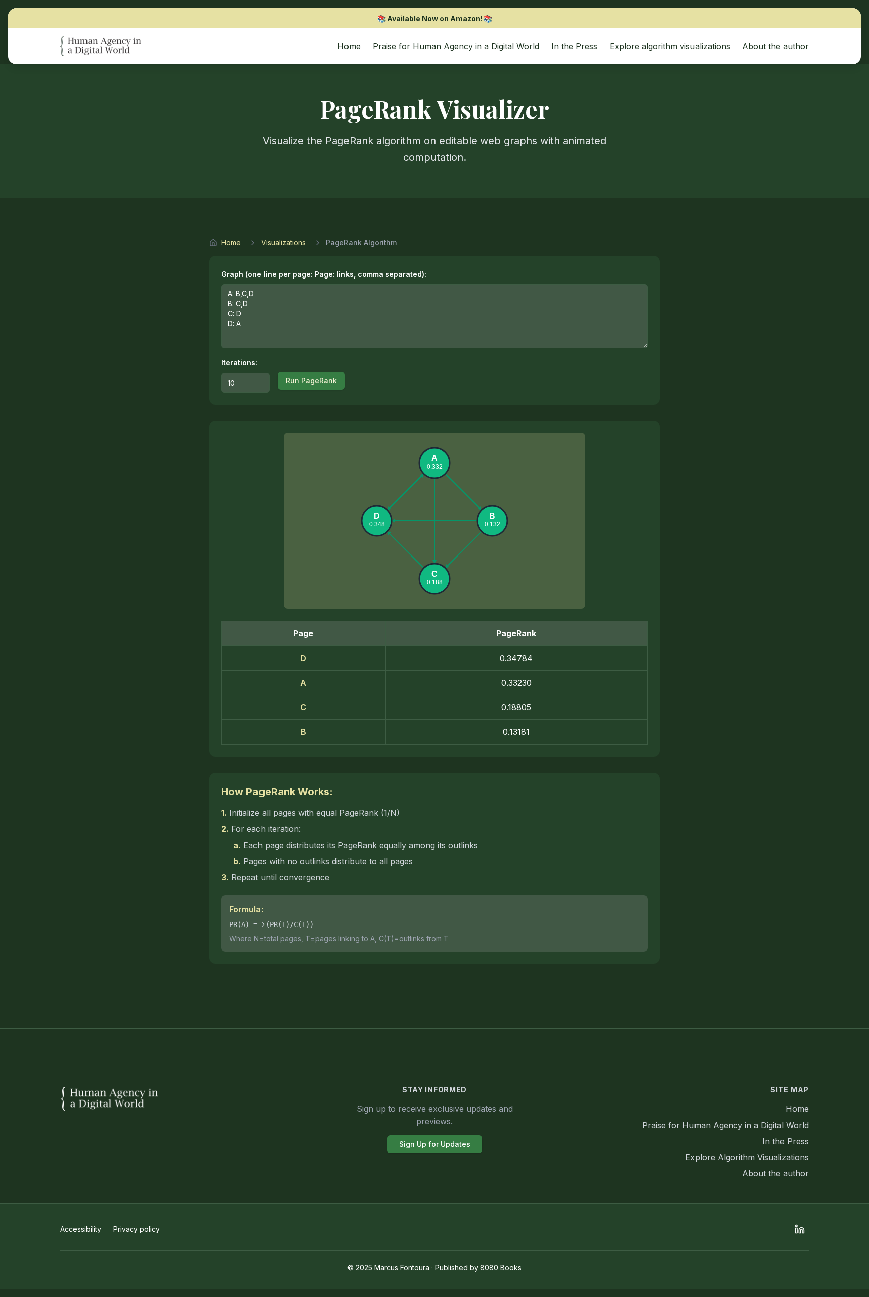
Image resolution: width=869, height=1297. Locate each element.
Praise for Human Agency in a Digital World (725, 1125)
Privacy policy (136, 1229)
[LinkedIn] (800, 1229)
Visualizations (283, 242)
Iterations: (239, 362)
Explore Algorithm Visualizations (747, 1157)
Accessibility (80, 1229)
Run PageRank (311, 380)
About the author (775, 1173)
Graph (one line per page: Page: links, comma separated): (323, 274)
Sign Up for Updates (434, 1144)
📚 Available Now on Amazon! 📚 (434, 18)
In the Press (785, 1141)
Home (231, 242)
